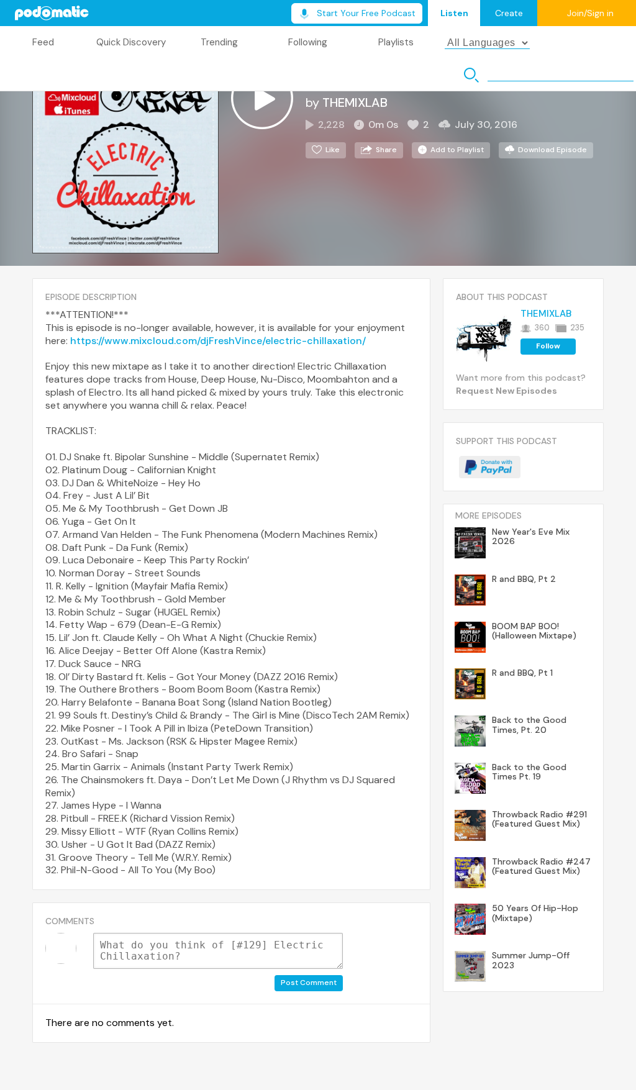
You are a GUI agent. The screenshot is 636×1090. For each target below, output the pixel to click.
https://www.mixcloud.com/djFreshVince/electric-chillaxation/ (218, 340)
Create (509, 13)
